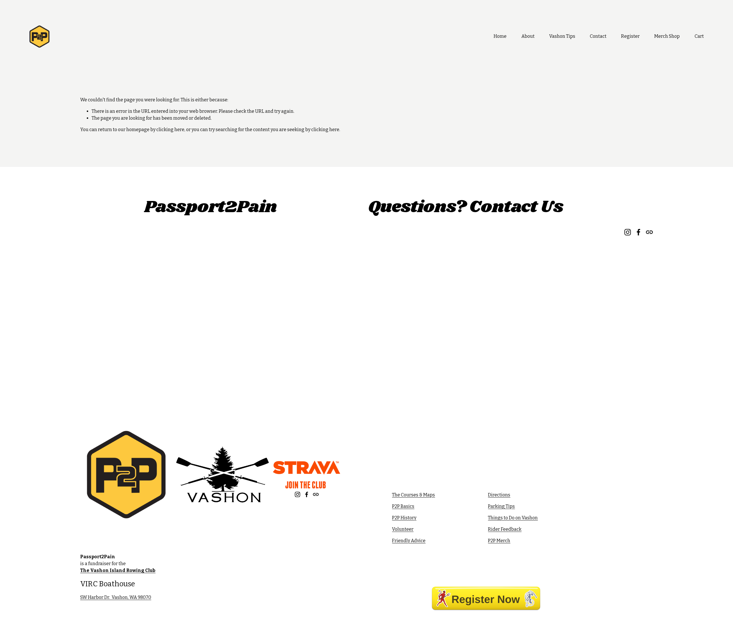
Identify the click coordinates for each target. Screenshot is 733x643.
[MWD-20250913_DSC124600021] (243, 337)
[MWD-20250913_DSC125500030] (112, 337)
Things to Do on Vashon (513, 517)
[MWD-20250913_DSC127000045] (243, 250)
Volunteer (402, 529)
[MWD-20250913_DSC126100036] (178, 294)
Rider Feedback (504, 529)
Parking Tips (501, 506)
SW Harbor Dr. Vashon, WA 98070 (115, 597)
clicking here (170, 129)
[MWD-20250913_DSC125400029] (178, 337)
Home (500, 36)
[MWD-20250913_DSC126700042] (308, 250)
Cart (699, 36)
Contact (598, 36)
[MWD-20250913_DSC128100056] (112, 250)
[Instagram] (297, 494)
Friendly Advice (408, 540)
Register (630, 36)
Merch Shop (667, 36)
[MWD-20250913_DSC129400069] (308, 337)
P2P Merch (499, 540)
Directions (499, 495)
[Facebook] (307, 494)
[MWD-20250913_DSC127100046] (178, 250)
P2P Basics (403, 506)
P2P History (404, 517)
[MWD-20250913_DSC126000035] (243, 294)
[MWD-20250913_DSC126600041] (112, 294)
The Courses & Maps (413, 495)
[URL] (316, 494)
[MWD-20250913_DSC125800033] (308, 294)
